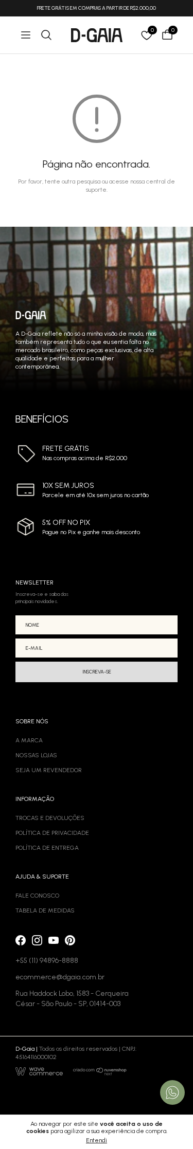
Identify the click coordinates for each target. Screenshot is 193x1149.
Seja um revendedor (48, 770)
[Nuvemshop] (100, 1071)
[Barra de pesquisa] (46, 35)
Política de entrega (47, 847)
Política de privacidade (52, 832)
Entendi (96, 1140)
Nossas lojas (36, 755)
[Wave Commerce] (39, 1071)
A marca (29, 740)
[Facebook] (20, 940)
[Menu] (25, 35)
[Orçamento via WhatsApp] (172, 1092)
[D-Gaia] (96, 35)
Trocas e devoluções (49, 818)
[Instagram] (37, 940)
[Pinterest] (70, 940)
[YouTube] (53, 940)
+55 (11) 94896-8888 (46, 960)
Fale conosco (37, 895)
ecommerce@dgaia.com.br (59, 977)
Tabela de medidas (45, 910)
